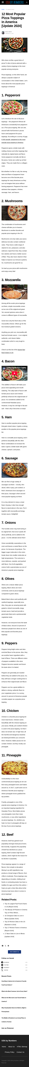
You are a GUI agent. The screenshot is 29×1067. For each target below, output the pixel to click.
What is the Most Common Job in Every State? (14, 991)
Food (3, 9)
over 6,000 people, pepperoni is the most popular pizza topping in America (14, 139)
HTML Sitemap (22, 1046)
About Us (11, 1046)
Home (4, 1046)
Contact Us (20, 1052)
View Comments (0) (14, 951)
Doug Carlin (8, 31)
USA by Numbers (9, 1041)
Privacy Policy (9, 1052)
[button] (3, 2)
